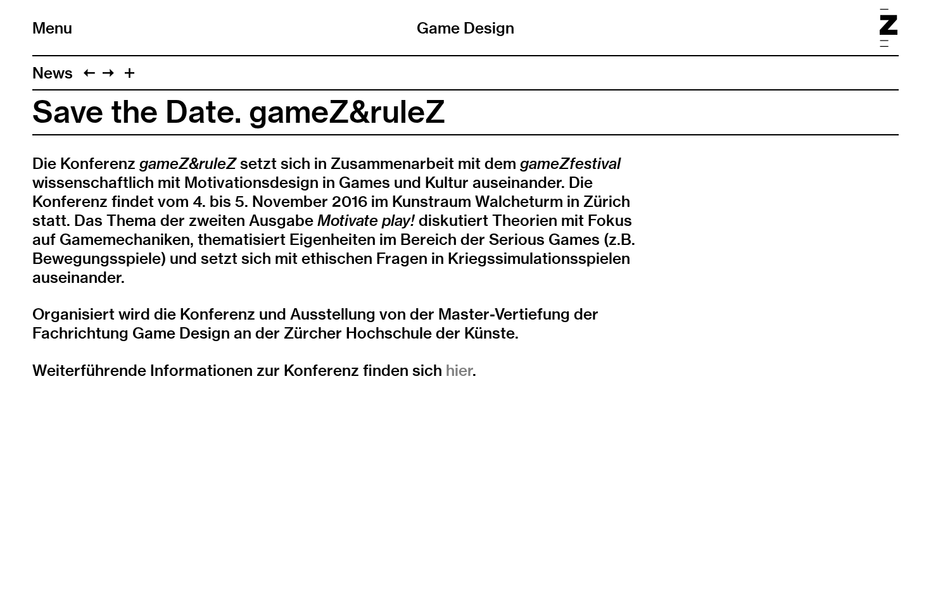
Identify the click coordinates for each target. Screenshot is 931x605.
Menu (52, 27)
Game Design (465, 27)
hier (459, 370)
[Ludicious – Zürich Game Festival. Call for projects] (89, 72)
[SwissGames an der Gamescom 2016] (108, 72)
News (52, 72)
